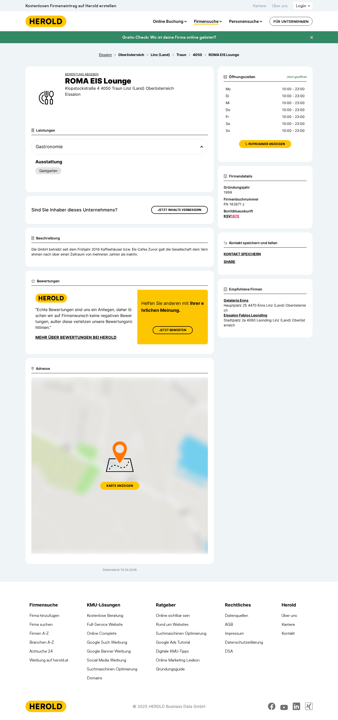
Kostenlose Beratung (105, 615)
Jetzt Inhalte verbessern (179, 210)
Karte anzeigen (119, 486)
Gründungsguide (170, 668)
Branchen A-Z (41, 642)
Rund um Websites (172, 624)
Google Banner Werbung (109, 651)
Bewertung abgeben (81, 74)
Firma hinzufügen (44, 615)
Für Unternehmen (291, 21)
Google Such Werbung (107, 642)
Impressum (234, 633)
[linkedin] (296, 706)
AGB (229, 624)
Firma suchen (41, 624)
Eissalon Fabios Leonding (245, 315)
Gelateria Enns (236, 300)
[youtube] (284, 706)
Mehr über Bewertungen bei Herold (76, 337)
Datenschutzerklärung (244, 642)
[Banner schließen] (311, 37)
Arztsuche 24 (41, 651)
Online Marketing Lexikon (178, 660)
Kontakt (288, 633)
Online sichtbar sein (173, 615)
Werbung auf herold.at (48, 660)
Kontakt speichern (242, 254)
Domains (94, 677)
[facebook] (271, 706)
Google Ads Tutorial (173, 642)
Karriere (259, 5)
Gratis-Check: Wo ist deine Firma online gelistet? (169, 37)
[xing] (309, 706)
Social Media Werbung (106, 660)
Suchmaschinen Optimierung (112, 668)
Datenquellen (236, 615)
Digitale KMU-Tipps (172, 651)
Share (229, 261)
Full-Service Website (105, 624)
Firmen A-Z (39, 633)
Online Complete (102, 633)
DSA (229, 651)
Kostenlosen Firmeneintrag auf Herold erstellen (70, 5)
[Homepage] (45, 21)
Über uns (280, 5)
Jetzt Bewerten (172, 330)
